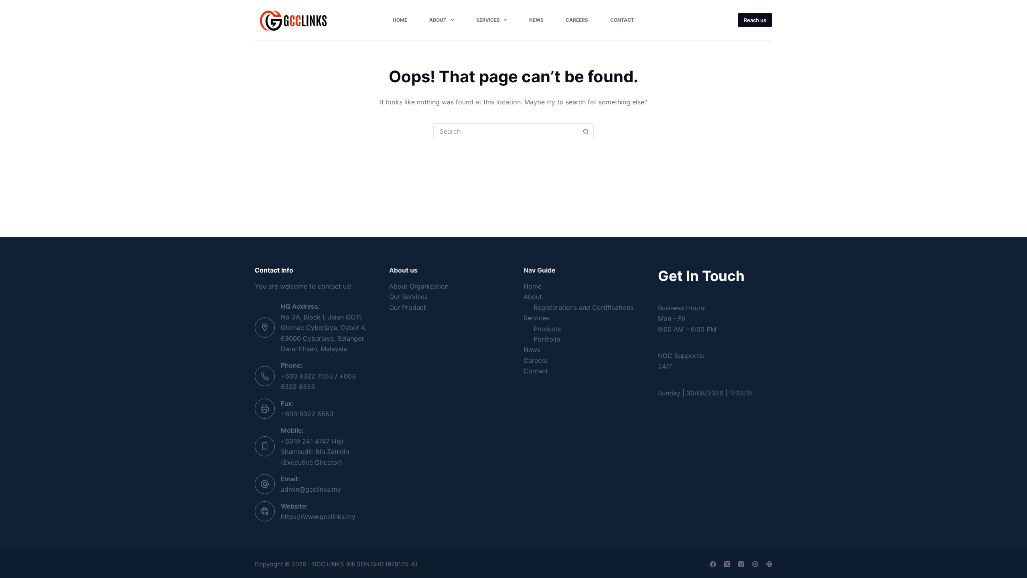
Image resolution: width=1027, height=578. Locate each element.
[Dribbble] (755, 564)
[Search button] (585, 131)
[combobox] (506, 131)
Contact (622, 20)
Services (488, 20)
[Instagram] (741, 564)
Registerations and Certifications (583, 307)
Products (547, 329)
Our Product (407, 307)
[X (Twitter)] (727, 564)
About (438, 20)
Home (400, 20)
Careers (577, 20)
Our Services (408, 297)
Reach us (755, 20)
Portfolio (547, 339)
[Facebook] (713, 564)
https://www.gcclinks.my (318, 517)
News (536, 20)
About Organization (419, 286)
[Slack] (769, 564)
